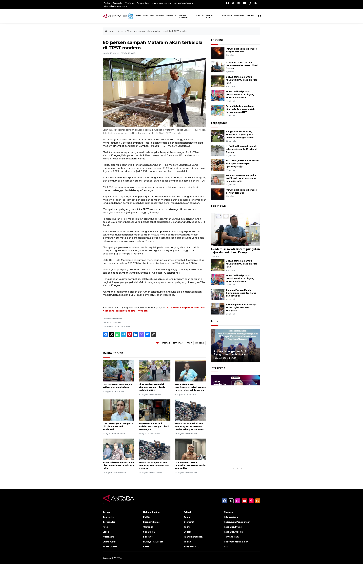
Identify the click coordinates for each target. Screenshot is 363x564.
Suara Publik (109, 541)
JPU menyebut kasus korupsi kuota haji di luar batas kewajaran (241, 307)
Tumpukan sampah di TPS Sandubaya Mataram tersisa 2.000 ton (154, 465)
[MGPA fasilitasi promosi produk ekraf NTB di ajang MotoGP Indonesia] (217, 95)
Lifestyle (148, 537)
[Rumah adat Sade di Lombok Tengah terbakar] (217, 53)
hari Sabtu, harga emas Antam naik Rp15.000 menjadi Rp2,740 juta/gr (242, 163)
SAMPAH (166, 343)
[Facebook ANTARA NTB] (227, 3)
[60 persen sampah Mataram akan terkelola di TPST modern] (235, 229)
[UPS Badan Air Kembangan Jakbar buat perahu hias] (118, 370)
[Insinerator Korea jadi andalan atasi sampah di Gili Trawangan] (154, 410)
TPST (189, 343)
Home (111, 31)
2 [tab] (231, 364)
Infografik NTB (191, 546)
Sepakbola (239, 15)
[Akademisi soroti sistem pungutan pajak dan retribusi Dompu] (217, 66)
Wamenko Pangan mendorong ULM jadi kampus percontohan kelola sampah (190, 387)
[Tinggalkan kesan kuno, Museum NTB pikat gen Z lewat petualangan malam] (217, 135)
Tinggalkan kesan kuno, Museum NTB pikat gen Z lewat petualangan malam (240, 134)
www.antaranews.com (161, 3)
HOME (138, 15)
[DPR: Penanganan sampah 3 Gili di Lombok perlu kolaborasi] (118, 410)
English (187, 532)
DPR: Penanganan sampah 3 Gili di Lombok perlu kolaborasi (118, 426)
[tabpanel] (235, 345)
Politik (199, 15)
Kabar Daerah (110, 546)
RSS (226, 546)
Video (106, 532)
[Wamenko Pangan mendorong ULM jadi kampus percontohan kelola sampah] (190, 370)
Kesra (120, 31)
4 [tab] (239, 364)
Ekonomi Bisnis (210, 16)
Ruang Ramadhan (193, 537)
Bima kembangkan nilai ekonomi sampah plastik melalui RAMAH (152, 387)
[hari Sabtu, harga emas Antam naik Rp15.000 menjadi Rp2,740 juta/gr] (217, 165)
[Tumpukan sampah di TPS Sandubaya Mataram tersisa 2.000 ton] (154, 448)
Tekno (187, 527)
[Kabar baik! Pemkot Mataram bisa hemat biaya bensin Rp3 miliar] (118, 448)
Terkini (107, 3)
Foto (214, 321)
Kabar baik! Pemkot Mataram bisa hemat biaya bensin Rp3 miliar (118, 465)
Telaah (187, 541)
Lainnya (250, 15)
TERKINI (217, 40)
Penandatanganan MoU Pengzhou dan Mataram (230, 352)
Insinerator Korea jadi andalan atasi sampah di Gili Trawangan (154, 426)
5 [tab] (243, 364)
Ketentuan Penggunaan (237, 522)
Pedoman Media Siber (236, 541)
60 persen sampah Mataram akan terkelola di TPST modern (157, 31)
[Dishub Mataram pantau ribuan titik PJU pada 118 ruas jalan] (217, 81)
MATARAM (178, 343)
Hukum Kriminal (183, 16)
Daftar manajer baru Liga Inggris (231, 458)
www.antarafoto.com (183, 3)
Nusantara (108, 537)
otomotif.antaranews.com (115, 6)
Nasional (228, 512)
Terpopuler (118, 3)
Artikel (187, 512)
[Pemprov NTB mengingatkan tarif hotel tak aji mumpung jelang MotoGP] (217, 179)
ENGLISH (160, 15)
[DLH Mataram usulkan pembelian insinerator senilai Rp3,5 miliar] (190, 448)
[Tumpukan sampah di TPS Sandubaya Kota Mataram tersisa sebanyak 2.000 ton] (190, 410)
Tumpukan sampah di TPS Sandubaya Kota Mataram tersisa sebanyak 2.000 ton (189, 426)
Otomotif (189, 522)
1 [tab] (226, 364)
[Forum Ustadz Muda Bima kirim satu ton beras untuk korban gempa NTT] (217, 110)
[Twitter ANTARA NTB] (233, 3)
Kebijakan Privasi (233, 527)
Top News (129, 3)
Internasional (231, 517)
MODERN (199, 343)
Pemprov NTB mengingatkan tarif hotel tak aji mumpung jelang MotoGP (241, 178)
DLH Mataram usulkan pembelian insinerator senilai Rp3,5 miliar (190, 465)
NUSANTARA (148, 15)
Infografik (218, 367)
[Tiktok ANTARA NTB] (250, 3)
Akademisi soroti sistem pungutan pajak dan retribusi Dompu (242, 65)
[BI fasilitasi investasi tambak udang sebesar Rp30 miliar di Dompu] (217, 150)
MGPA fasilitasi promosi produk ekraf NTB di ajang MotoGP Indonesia (240, 94)
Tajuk (187, 517)
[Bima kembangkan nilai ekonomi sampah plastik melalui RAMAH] (154, 370)
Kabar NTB (171, 15)
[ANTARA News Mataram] (119, 16)
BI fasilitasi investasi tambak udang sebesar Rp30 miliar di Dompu (241, 149)
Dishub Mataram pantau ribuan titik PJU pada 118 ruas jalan (241, 80)
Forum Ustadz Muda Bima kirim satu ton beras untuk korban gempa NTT (240, 109)
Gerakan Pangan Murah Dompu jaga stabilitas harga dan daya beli (241, 293)
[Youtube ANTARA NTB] (244, 3)
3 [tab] (235, 364)
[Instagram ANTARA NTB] (238, 3)
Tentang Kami (143, 3)
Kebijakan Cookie (233, 532)
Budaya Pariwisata (153, 541)
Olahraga (227, 15)
